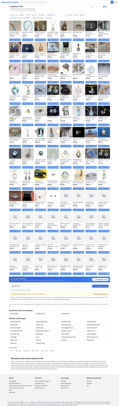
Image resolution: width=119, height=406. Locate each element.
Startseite (12, 10)
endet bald (81, 15)
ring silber (13, 337)
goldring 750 (65, 334)
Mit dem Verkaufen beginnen (43, 381)
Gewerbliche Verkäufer (41, 385)
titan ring (19, 304)
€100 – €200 (35, 350)
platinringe (39, 334)
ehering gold (73, 304)
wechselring (14, 325)
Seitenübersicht (65, 385)
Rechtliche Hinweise (14, 383)
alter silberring (48, 304)
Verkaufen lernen (39, 383)
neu (16, 15)
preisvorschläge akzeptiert (24, 18)
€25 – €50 (18, 350)
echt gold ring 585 (29, 304)
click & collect (49, 18)
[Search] (112, 2)
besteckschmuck (92, 328)
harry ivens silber (15, 328)
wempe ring (39, 328)
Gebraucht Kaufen (10, 2)
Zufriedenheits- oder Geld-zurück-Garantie (20, 385)
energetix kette (39, 304)
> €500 (52, 350)
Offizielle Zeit (64, 388)
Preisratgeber (12, 381)
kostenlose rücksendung (38, 18)
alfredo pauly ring (92, 337)
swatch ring (39, 325)
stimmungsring (66, 325)
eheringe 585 (65, 314)
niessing (38, 340)
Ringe (17, 10)
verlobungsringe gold (93, 325)
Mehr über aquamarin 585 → (62, 299)
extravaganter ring (67, 328)
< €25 (11, 350)
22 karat (63, 340)
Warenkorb (12, 392)
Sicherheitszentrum (66, 383)
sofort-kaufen (42, 15)
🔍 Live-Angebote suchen (100, 286)
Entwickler (63, 381)
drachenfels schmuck (42, 331)
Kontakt (89, 381)
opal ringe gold (91, 334)
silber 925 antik (65, 304)
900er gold (90, 340)
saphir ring (13, 340)
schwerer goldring (41, 321)
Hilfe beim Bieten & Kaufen (16, 388)
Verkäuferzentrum (40, 388)
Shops (10, 390)
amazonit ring (40, 343)
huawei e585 (14, 314)
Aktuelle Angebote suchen (100, 294)
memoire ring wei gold (68, 337)
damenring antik (15, 321)
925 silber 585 (40, 314)
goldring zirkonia (96, 304)
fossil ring (56, 304)
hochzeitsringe (66, 321)
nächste (75, 15)
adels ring (13, 343)
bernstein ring (14, 334)
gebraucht (21, 15)
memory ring (91, 331)
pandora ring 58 (66, 331)
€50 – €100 (26, 350)
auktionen (34, 15)
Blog (88, 385)
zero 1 (38, 337)
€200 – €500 (44, 350)
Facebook (89, 383)
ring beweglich (91, 321)
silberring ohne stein (84, 304)
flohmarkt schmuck (16, 331)
